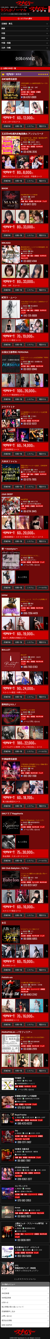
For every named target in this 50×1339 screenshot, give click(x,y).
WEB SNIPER (7, 1325)
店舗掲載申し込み (8, 1311)
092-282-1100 (30, 776)
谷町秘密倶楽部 (9, 79)
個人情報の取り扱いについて (13, 1307)
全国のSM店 (14, 14)
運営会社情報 (7, 1320)
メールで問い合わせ (32, 564)
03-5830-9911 (24, 1240)
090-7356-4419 (31, 613)
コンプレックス (21, 1186)
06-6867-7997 (24, 1160)
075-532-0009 (24, 1107)
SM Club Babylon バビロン (15, 868)
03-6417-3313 (30, 204)
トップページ (5, 14)
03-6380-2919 (30, 1049)
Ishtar (5, 595)
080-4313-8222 (25, 1123)
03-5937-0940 (30, 369)
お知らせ (5, 1302)
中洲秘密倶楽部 (9, 759)
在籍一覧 (18, 126)
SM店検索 (5, 1293)
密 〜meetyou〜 (10, 549)
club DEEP (7, 494)
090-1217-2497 (24, 1142)
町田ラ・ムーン (9, 297)
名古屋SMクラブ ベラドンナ (27, 1247)
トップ (4, 1289)
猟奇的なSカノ (9, 704)
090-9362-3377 (25, 1179)
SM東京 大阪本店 (22, 1149)
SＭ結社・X (20, 1078)
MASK (5, 188)
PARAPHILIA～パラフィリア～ (17, 1032)
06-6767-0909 (29, 97)
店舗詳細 (7, 126)
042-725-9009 (30, 315)
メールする (42, 588)
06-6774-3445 (30, 511)
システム (30, 126)
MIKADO (6, 243)
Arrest (17, 1208)
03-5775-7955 (30, 479)
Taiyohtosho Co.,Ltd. (23, 1338)
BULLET (6, 650)
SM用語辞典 (6, 1298)
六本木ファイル (9, 461)
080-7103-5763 (31, 667)
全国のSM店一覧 (24, 14)
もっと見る (22, 577)
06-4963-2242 (30, 994)
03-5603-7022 (24, 1216)
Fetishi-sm (7, 977)
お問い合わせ (7, 1316)
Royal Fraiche (20, 1115)
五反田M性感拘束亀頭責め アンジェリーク (22, 134)
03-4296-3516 (30, 152)
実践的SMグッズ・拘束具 (25, 1268)
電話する (42, 126)
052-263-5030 (24, 1256)
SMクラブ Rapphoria (12, 813)
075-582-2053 (24, 1200)
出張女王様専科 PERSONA (15, 352)
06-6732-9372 (30, 423)
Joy (16, 1131)
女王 (4, 923)
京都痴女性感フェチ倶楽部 (26, 1096)
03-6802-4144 (30, 261)
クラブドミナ (8, 407)
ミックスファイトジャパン (25, 1279)
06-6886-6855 (30, 938)
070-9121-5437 (30, 885)
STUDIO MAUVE (22, 1167)
